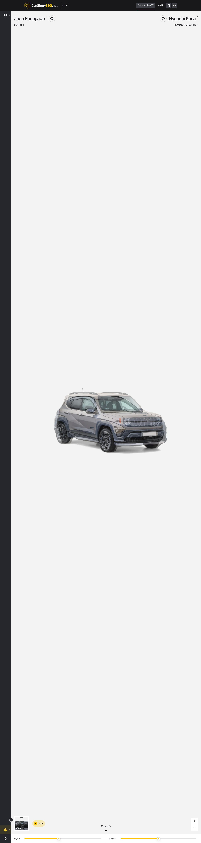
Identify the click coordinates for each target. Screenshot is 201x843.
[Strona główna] (41, 5)
